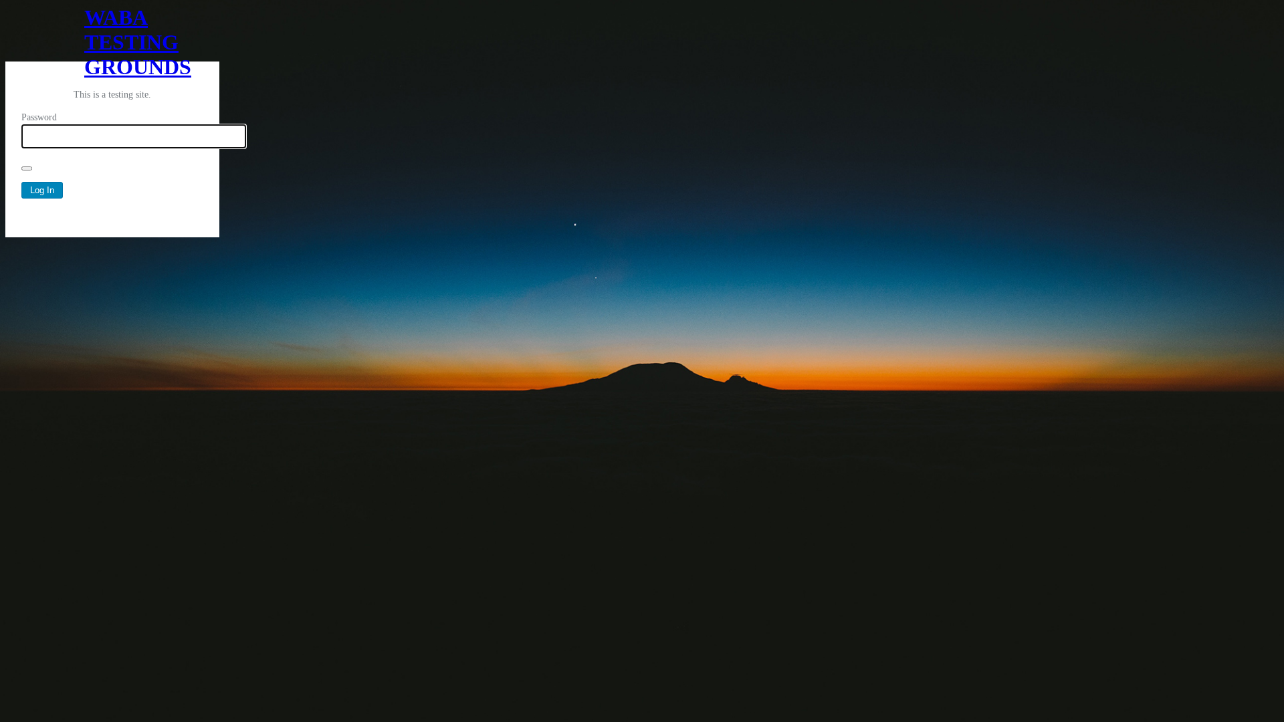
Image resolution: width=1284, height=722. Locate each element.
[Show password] (26, 168)
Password (39, 117)
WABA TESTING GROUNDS (112, 33)
